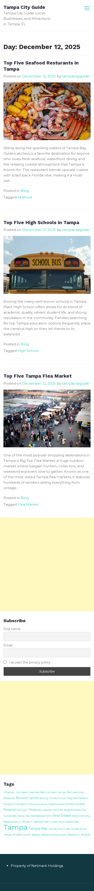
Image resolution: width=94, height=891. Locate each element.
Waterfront (73, 834)
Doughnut (9, 804)
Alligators (9, 792)
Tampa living (78, 828)
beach (25, 792)
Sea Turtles (50, 821)
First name (12, 629)
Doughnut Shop (25, 804)
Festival (9, 810)
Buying (44, 798)
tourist (26, 834)
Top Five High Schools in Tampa (41, 222)
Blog (25, 190)
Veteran (35, 834)
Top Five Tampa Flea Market (37, 376)
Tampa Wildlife (12, 834)
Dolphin (83, 798)
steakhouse (72, 821)
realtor (76, 815)
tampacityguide (75, 76)
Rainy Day (24, 815)
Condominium (57, 798)
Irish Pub (57, 810)
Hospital (47, 810)
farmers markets (75, 804)
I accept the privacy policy (29, 662)
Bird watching (75, 792)
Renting (85, 815)
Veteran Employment (53, 834)
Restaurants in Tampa (16, 821)
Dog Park (72, 798)
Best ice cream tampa (53, 792)
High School (28, 351)
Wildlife (85, 834)
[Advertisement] (47, 564)
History (35, 810)
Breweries (9, 798)
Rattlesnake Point (41, 815)
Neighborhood (72, 810)
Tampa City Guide (24, 7)
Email (7, 645)
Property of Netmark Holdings (37, 866)
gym (25, 810)
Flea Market (28, 504)
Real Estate (61, 816)
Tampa (15, 827)
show (61, 821)
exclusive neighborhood (50, 804)
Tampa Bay (38, 829)
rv (32, 821)
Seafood (25, 197)
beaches (34, 792)
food (19, 810)
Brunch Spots (27, 798)
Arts (18, 792)
